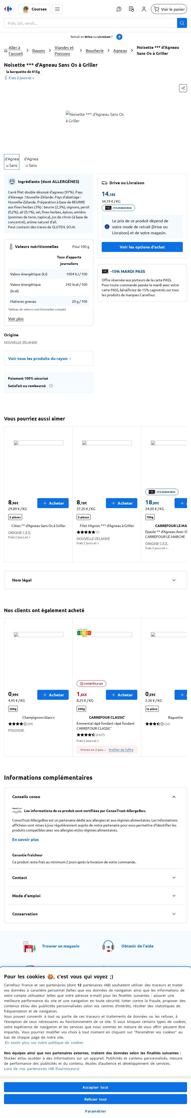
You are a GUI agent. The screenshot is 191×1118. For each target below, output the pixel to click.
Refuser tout (95, 1099)
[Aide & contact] (119, 9)
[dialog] (95, 1042)
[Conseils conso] (174, 797)
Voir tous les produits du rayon (37, 358)
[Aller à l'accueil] (8, 9)
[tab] (11, 162)
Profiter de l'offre (121, 750)
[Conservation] (174, 914)
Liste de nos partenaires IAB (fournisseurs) (41, 1068)
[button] (57, 9)
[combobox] (95, 23)
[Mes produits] (131, 9)
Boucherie (95, 50)
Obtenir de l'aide (137, 945)
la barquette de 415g (23, 71)
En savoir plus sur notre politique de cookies (44, 1042)
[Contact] (174, 878)
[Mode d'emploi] (174, 896)
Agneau (120, 50)
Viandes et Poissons (64, 50)
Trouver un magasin (60, 945)
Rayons (38, 50)
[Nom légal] (174, 580)
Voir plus (16, 318)
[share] (183, 88)
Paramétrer (95, 1111)
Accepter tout (95, 1087)
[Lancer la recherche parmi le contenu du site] (182, 23)
